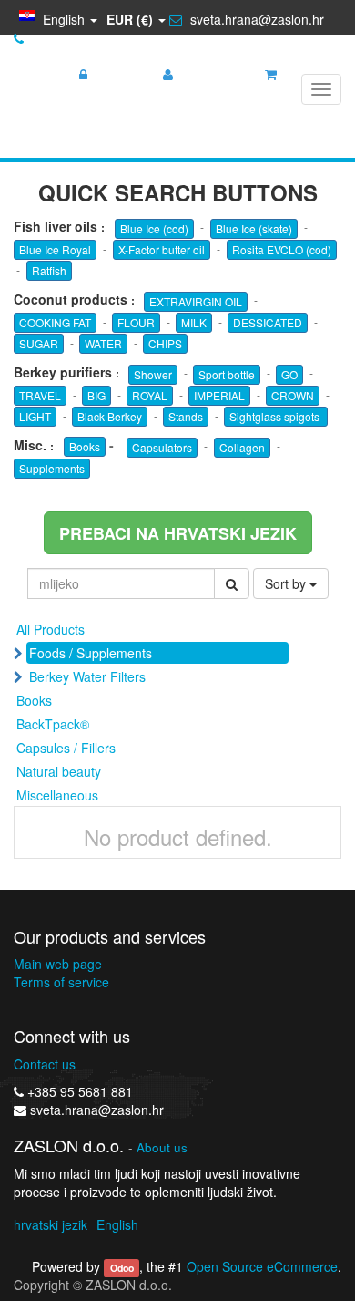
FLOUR (136, 322)
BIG (96, 395)
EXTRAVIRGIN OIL (195, 301)
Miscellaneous (57, 795)
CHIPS (165, 343)
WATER (103, 343)
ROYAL (149, 395)
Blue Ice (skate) (254, 228)
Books (84, 446)
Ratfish (49, 270)
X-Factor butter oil (161, 249)
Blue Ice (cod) (154, 228)
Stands (185, 416)
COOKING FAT (55, 322)
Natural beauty (58, 771)
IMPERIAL (219, 395)
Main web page (58, 964)
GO (289, 374)
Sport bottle (226, 374)
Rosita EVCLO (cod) (281, 249)
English (117, 1224)
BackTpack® (52, 724)
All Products (50, 629)
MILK (194, 322)
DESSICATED (267, 322)
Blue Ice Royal (55, 249)
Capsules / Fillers (66, 747)
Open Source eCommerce (262, 1266)
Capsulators (162, 447)
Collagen (242, 447)
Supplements (52, 468)
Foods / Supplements (90, 653)
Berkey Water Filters (87, 676)
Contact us (45, 1064)
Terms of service (61, 982)
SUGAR (38, 343)
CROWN (292, 395)
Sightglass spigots (275, 416)
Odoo (122, 1268)
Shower (153, 374)
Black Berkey (109, 416)
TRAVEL (40, 395)
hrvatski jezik (50, 1224)
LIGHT (35, 416)
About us (162, 1147)
